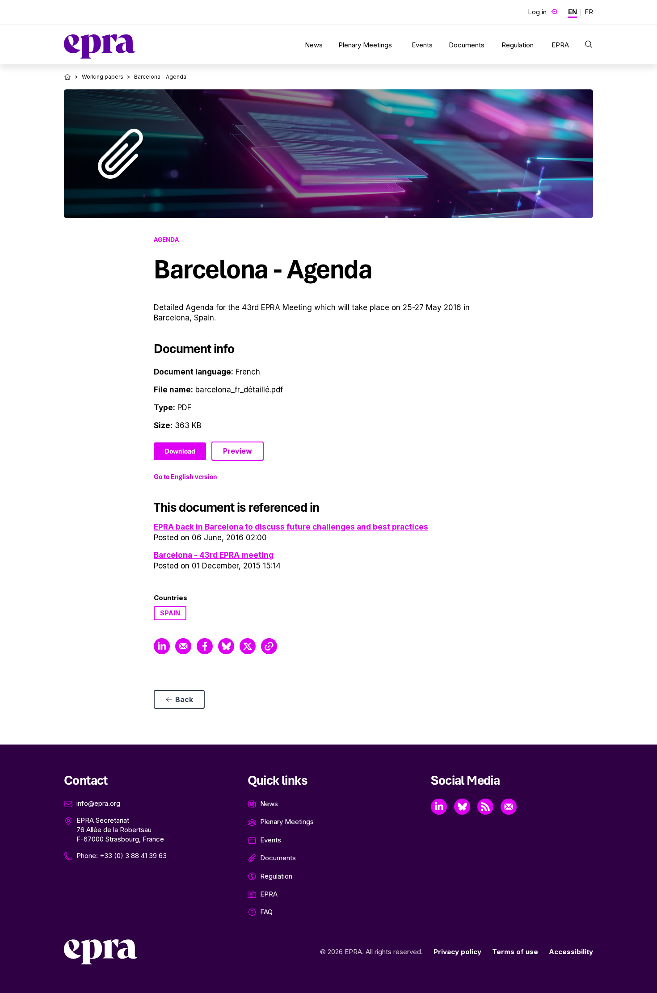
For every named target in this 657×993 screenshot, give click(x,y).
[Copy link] (269, 646)
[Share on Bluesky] (226, 646)
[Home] (67, 76)
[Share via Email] (183, 646)
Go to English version (185, 476)
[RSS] (485, 807)
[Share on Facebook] (205, 646)
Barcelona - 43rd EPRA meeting (214, 555)
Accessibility (571, 951)
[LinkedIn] (439, 807)
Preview (237, 450)
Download (179, 451)
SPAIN (170, 613)
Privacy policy (457, 951)
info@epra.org (98, 803)
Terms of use (515, 951)
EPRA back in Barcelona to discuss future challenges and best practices (291, 526)
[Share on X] (248, 646)
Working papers (102, 76)
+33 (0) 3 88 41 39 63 (133, 855)
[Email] (509, 807)
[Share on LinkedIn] (162, 646)
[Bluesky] (462, 807)
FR (589, 12)
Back (184, 699)
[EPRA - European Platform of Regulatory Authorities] (99, 46)
